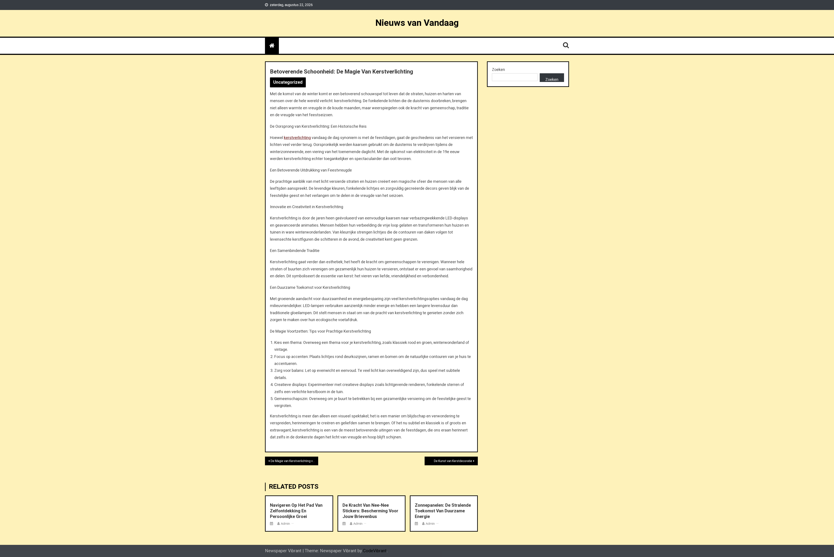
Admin (285, 523)
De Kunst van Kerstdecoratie (453, 461)
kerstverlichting (297, 138)
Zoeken (498, 70)
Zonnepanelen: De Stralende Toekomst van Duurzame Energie (443, 511)
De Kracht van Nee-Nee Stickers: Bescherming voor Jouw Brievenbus (370, 511)
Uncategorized (288, 82)
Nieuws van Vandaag (417, 22)
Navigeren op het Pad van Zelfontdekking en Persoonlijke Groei (296, 511)
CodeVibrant (375, 551)
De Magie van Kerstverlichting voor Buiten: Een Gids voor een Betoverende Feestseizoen (294, 461)
